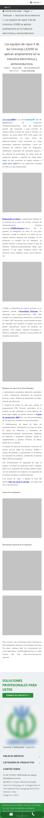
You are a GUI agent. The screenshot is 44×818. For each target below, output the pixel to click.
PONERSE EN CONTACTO (17, 695)
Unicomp (31, 71)
